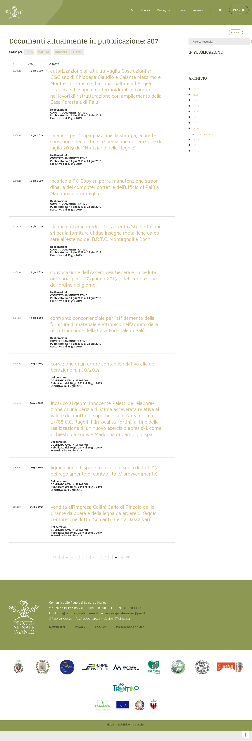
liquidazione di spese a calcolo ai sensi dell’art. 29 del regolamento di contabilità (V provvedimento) (104, 470)
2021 (196, 117)
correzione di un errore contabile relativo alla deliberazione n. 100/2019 (104, 366)
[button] (133, 10)
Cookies (100, 627)
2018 (196, 139)
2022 (196, 111)
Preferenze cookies (130, 627)
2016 (196, 150)
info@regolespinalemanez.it (77, 613)
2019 (196, 128)
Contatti (145, 10)
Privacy (80, 627)
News (182, 10)
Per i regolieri (164, 10)
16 (94, 557)
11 (67, 557)
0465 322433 (131, 608)
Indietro (236, 32)
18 (105, 557)
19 (110, 557)
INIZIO (56, 557)
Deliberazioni (205, 134)
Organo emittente (69, 51)
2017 (196, 145)
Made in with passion (126, 724)
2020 (196, 122)
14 (83, 557)
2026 (196, 88)
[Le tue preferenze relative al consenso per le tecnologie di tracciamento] (245, 734)
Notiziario (197, 10)
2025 (196, 94)
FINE (127, 557)
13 (78, 557)
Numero (44, 51)
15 (88, 557)
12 (72, 557)
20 (116, 557)
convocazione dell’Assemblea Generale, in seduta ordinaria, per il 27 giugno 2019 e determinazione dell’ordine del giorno (103, 278)
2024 (196, 100)
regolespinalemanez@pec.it (125, 613)
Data (29, 51)
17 (100, 557)
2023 (196, 105)
